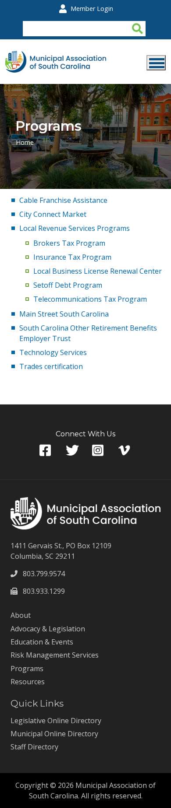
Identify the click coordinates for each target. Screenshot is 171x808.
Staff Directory (34, 747)
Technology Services (53, 352)
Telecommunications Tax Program (90, 299)
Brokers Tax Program (69, 243)
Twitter (72, 450)
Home (25, 142)
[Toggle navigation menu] (156, 62)
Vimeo (125, 450)
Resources (28, 681)
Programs (27, 668)
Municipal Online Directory (54, 733)
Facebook (46, 450)
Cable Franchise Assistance (63, 200)
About (21, 615)
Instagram (98, 450)
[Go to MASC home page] (55, 56)
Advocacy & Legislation (48, 629)
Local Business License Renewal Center (97, 271)
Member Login (92, 8)
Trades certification (51, 366)
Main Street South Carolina (64, 314)
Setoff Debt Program (67, 285)
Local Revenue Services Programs (74, 228)
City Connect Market (52, 214)
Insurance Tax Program (72, 257)
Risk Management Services (55, 655)
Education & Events (42, 642)
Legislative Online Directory (56, 720)
